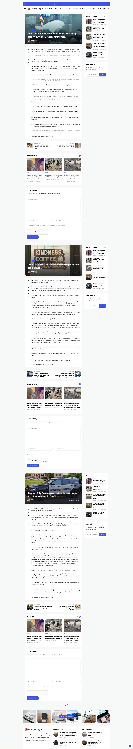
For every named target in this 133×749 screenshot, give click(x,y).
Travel (33, 722)
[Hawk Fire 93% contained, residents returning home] (53, 164)
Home (28, 30)
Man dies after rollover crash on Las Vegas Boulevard (99, 54)
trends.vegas (34, 40)
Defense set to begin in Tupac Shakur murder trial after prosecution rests (99, 45)
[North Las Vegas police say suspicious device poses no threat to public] (72, 164)
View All (104, 16)
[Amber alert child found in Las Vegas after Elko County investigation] (24, 4)
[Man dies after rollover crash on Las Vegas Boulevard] (89, 55)
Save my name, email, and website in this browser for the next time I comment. (47, 225)
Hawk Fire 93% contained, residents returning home (98, 28)
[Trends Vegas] (35, 8)
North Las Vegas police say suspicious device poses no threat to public (72, 177)
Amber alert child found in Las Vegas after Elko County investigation (44, 4)
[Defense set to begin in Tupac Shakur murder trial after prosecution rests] (89, 46)
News (28, 172)
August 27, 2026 (105, 4)
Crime (33, 30)
